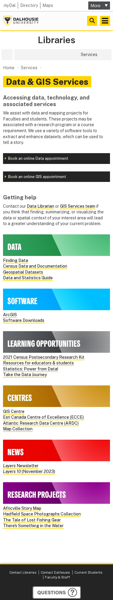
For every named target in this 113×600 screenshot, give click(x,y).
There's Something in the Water (33, 525)
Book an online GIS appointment (37, 176)
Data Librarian (40, 206)
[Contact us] (57, 592)
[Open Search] (92, 21)
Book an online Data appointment (38, 158)
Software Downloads (23, 320)
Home (8, 67)
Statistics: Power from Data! (30, 369)
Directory (29, 5)
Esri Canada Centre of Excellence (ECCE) (43, 417)
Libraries (56, 40)
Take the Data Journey (25, 374)
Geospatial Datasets (23, 272)
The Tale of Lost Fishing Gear (32, 520)
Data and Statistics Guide (28, 277)
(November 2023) (29, 471)
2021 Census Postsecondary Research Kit (43, 357)
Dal (10, 5)
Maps (47, 5)
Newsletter (21, 465)
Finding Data (15, 260)
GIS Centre (13, 411)
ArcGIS (10, 314)
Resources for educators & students (38, 363)
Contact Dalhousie (55, 572)
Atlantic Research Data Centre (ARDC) (41, 423)
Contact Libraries (22, 572)
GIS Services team (77, 206)
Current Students (88, 572)
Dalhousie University (21, 21)
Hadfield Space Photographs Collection (42, 514)
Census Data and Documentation (35, 266)
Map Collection (18, 428)
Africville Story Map (22, 508)
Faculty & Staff (57, 577)
